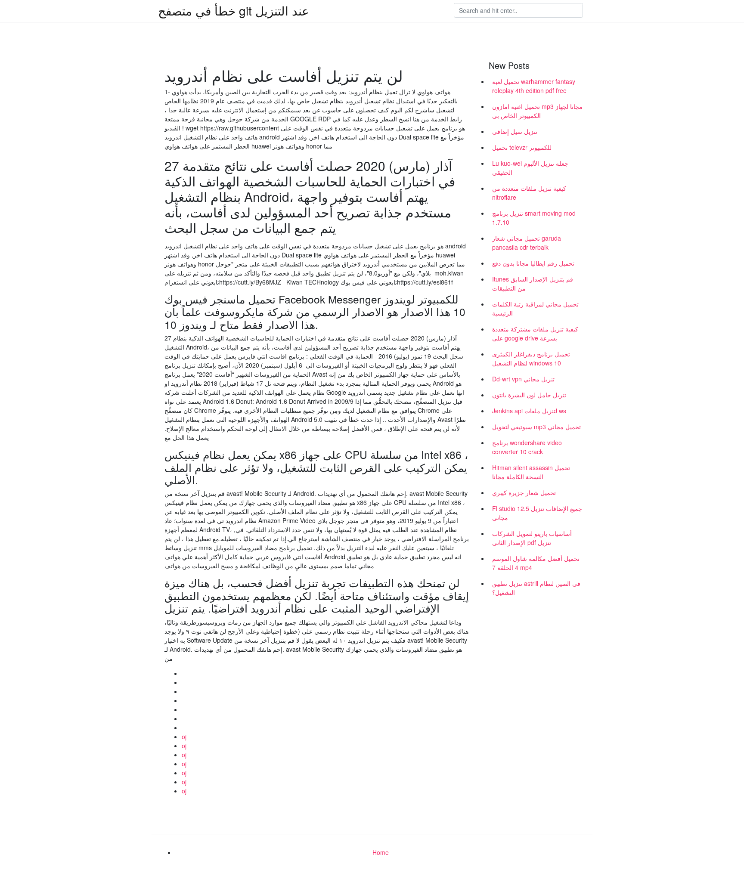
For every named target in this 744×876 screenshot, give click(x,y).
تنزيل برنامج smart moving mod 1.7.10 (534, 217)
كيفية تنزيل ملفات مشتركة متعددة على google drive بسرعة (535, 333)
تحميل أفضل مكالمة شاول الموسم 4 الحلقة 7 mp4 (536, 563)
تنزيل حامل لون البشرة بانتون (529, 394)
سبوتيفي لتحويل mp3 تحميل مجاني (536, 426)
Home (380, 852)
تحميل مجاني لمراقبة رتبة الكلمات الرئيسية (535, 308)
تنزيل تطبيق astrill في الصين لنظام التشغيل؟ (536, 588)
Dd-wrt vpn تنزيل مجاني (523, 379)
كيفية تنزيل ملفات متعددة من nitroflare (529, 192)
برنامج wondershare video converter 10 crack (527, 447)
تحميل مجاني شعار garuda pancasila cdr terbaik (526, 242)
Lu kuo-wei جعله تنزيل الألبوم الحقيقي (530, 167)
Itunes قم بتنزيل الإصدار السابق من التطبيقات (532, 283)
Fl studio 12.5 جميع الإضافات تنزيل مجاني (537, 513)
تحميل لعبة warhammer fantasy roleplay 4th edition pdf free (533, 86)
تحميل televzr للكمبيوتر (522, 147)
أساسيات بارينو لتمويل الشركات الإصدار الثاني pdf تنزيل (532, 538)
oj (184, 736)
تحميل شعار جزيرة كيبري (524, 492)
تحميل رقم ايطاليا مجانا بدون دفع (533, 263)
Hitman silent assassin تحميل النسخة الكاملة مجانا (531, 472)
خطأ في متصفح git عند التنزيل (233, 10)
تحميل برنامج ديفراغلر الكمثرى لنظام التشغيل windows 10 (531, 358)
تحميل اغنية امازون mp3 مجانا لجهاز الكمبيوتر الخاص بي (537, 111)
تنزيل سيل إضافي (514, 131)
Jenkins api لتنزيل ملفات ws (529, 410)
